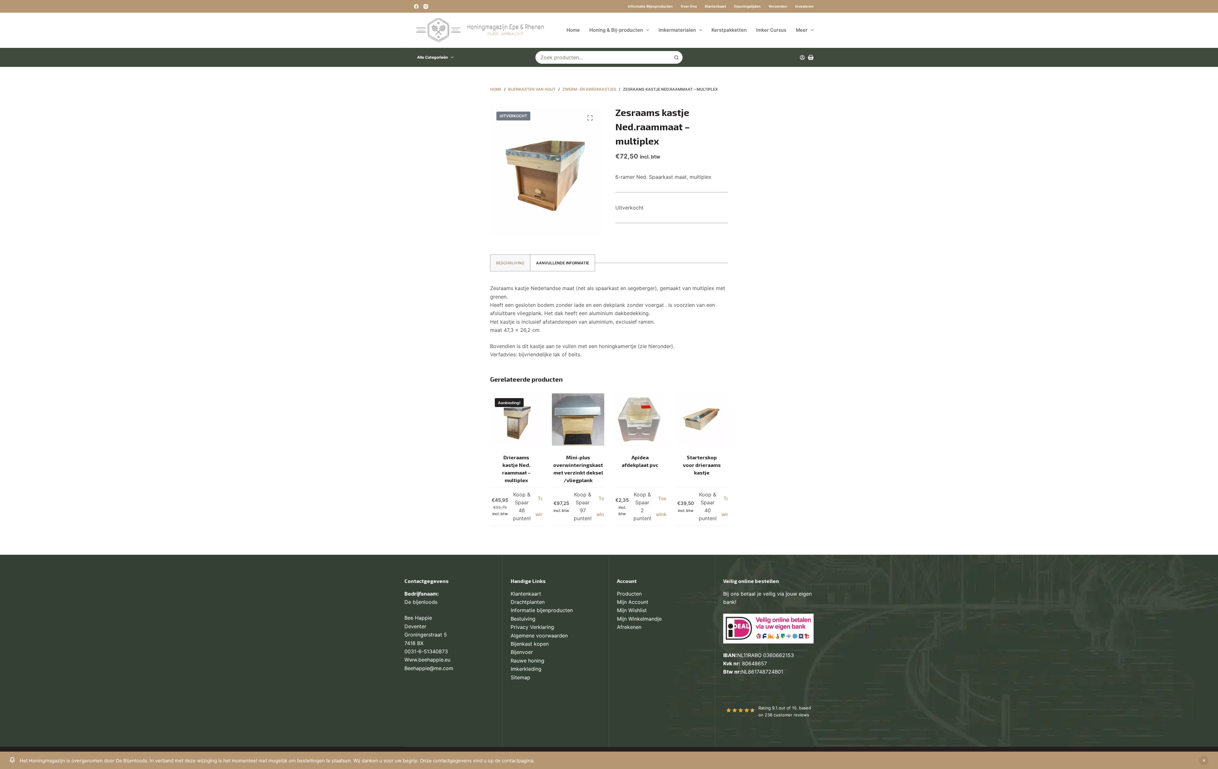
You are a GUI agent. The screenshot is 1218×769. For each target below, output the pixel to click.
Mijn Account (632, 602)
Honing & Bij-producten (616, 30)
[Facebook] (416, 6)
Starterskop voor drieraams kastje (702, 464)
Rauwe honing (527, 660)
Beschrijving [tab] (510, 263)
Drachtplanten (528, 602)
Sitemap (520, 677)
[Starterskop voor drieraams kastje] (702, 419)
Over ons (689, 6)
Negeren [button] (1203, 760)
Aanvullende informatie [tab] (562, 263)
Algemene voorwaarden (539, 635)
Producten (629, 594)
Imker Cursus (771, 30)
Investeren (804, 6)
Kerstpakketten (729, 30)
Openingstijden (747, 6)
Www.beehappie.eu (427, 659)
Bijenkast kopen (530, 644)
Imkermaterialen (677, 30)
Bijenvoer (522, 652)
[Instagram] (425, 6)
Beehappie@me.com (428, 668)
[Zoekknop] (676, 57)
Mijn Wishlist (632, 610)
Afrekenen (629, 627)
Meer (802, 30)
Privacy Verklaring (532, 627)
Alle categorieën (432, 57)
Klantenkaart (715, 6)
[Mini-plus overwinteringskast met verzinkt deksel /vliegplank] (578, 419)
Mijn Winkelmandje (639, 619)
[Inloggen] (802, 57)
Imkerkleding (526, 669)
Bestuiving (523, 619)
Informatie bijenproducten (650, 6)
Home (573, 30)
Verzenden (778, 6)
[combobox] (603, 57)
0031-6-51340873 (426, 651)
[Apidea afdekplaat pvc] (640, 419)
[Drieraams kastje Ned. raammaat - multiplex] (516, 419)
